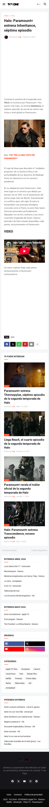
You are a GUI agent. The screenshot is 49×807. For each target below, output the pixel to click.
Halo (13, 16)
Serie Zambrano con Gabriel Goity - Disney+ (22, 717)
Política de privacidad (33, 794)
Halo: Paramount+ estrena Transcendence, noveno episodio (21, 533)
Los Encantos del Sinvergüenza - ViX (19, 596)
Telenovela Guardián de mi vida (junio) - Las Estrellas (22, 742)
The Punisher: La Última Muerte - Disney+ (21, 624)
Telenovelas (19, 683)
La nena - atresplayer (13, 581)
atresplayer (10, 688)
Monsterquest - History (13, 571)
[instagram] (35, 649)
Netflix (8, 678)
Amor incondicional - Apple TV (16, 614)
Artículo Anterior (10, 550)
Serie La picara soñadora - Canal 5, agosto (22, 707)
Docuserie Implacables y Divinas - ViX (19, 726)
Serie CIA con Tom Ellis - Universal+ (18, 712)
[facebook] (14, 643)
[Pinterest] (25, 344)
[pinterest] (36, 781)
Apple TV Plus (11, 669)
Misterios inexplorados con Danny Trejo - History (24, 576)
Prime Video (31, 678)
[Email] (31, 344)
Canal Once (10, 674)
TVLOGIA (13, 799)
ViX (29, 683)
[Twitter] (13, 344)
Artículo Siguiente (38, 550)
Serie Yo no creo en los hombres (17, 736)
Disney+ (41, 799)
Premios (18, 678)
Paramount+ (37, 802)
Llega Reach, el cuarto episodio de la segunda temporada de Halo (24, 443)
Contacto (18, 794)
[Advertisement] (24, 68)
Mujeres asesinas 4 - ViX (14, 722)
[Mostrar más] (37, 344)
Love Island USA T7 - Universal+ (17, 566)
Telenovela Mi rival (11, 591)
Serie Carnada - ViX (12, 731)
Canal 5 (37, 669)
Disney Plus (32, 674)
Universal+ (17, 802)
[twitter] (35, 643)
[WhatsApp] (19, 344)
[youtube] (14, 649)
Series (8, 683)
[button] (3, 4)
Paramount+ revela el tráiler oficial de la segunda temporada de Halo (22, 488)
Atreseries (25, 669)
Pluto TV (27, 802)
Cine (21, 674)
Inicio (6, 16)
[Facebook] (7, 344)
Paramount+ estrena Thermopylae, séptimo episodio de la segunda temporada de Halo (24, 396)
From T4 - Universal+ (12, 586)
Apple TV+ (32, 799)
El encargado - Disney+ (13, 619)
